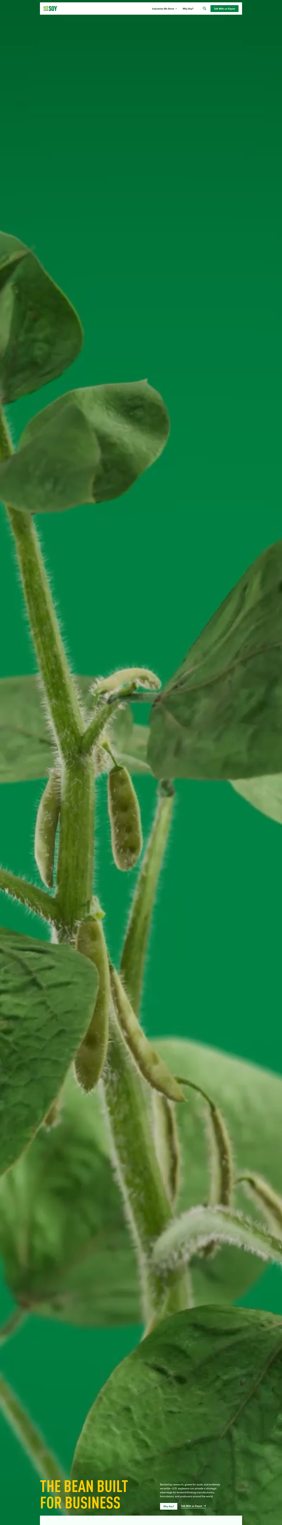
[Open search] (204, 8)
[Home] (50, 8)
